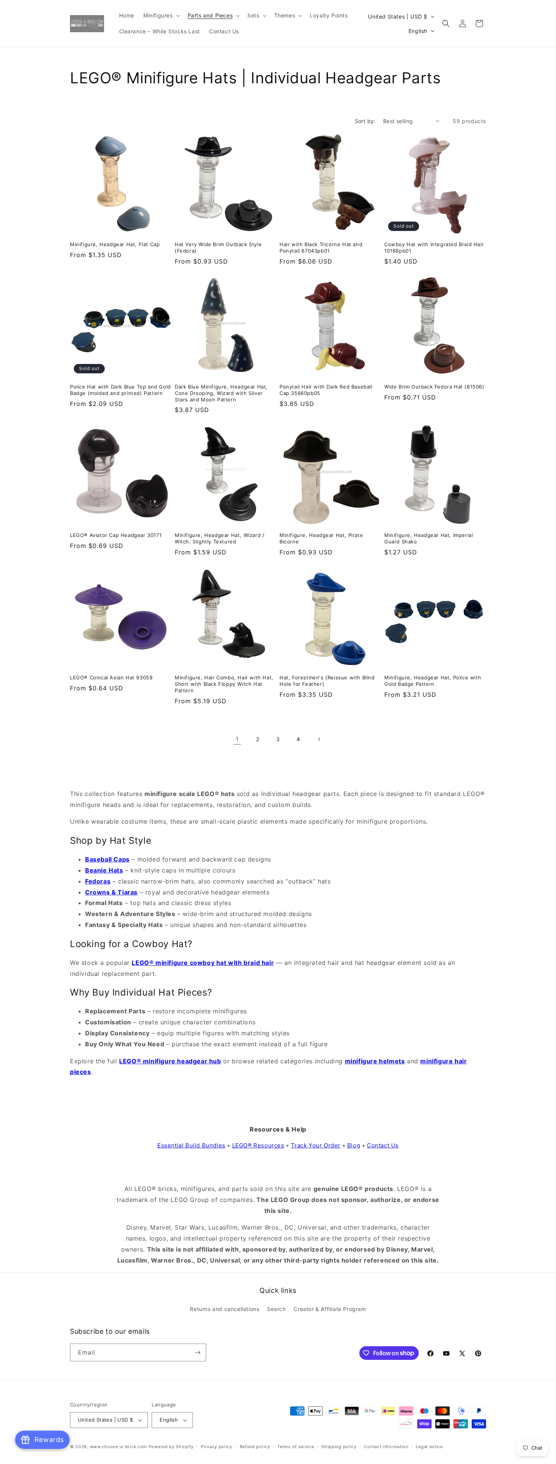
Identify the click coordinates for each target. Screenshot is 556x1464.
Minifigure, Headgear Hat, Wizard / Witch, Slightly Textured (219, 538)
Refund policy (255, 1446)
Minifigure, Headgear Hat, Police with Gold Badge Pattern (432, 680)
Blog (353, 1145)
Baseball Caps (107, 859)
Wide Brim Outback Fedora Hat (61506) (434, 387)
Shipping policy (339, 1446)
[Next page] (319, 739)
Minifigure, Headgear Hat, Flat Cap (115, 244)
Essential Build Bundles (191, 1145)
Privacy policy (216, 1446)
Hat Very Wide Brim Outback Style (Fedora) (218, 247)
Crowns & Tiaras (111, 892)
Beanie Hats (104, 870)
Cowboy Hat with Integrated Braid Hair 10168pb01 (434, 247)
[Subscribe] (197, 1352)
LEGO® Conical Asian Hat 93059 (111, 677)
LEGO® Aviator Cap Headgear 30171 (116, 535)
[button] (161, 15)
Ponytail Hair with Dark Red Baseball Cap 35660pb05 (326, 390)
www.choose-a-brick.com (118, 1446)
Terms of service (295, 1446)
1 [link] (237, 739)
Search (276, 1309)
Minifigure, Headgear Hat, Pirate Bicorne (321, 538)
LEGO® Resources (258, 1145)
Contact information (386, 1446)
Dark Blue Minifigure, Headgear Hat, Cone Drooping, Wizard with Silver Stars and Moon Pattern (221, 393)
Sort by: (365, 121)
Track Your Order (315, 1145)
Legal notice (429, 1446)
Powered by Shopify (171, 1446)
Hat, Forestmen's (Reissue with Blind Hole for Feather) (327, 680)
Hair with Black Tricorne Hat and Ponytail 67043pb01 (321, 247)
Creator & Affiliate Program (330, 1309)
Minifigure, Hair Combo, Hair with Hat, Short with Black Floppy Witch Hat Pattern (224, 683)
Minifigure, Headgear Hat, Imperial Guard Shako (428, 538)
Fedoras (97, 881)
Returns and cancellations (224, 1309)
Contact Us (383, 1145)
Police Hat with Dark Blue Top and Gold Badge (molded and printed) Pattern (120, 390)
